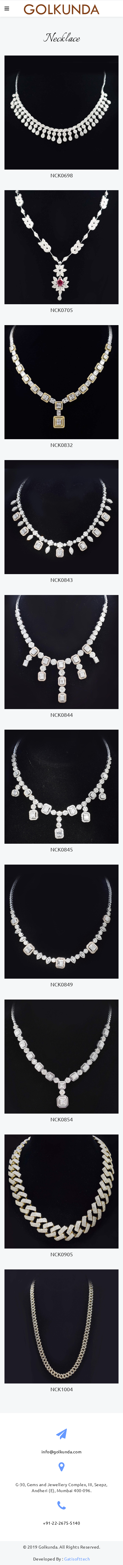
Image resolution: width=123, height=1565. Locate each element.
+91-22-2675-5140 (61, 1523)
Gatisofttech (77, 1559)
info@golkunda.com (61, 1451)
